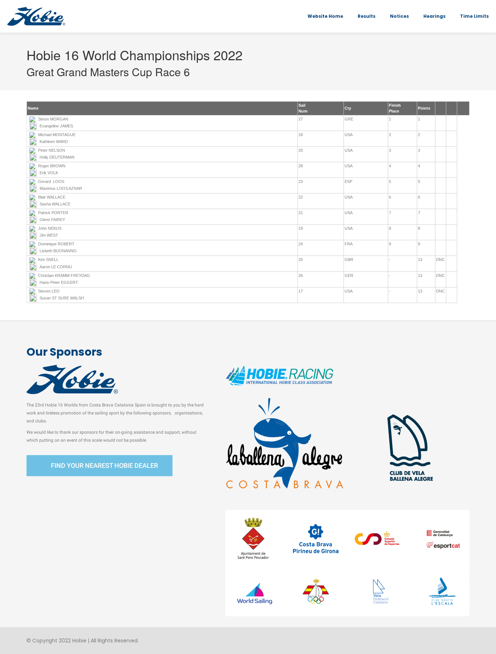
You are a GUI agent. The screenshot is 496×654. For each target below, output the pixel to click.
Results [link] (366, 16)
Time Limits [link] (474, 16)
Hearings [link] (434, 16)
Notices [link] (399, 16)
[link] (36, 16)
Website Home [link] (325, 16)
